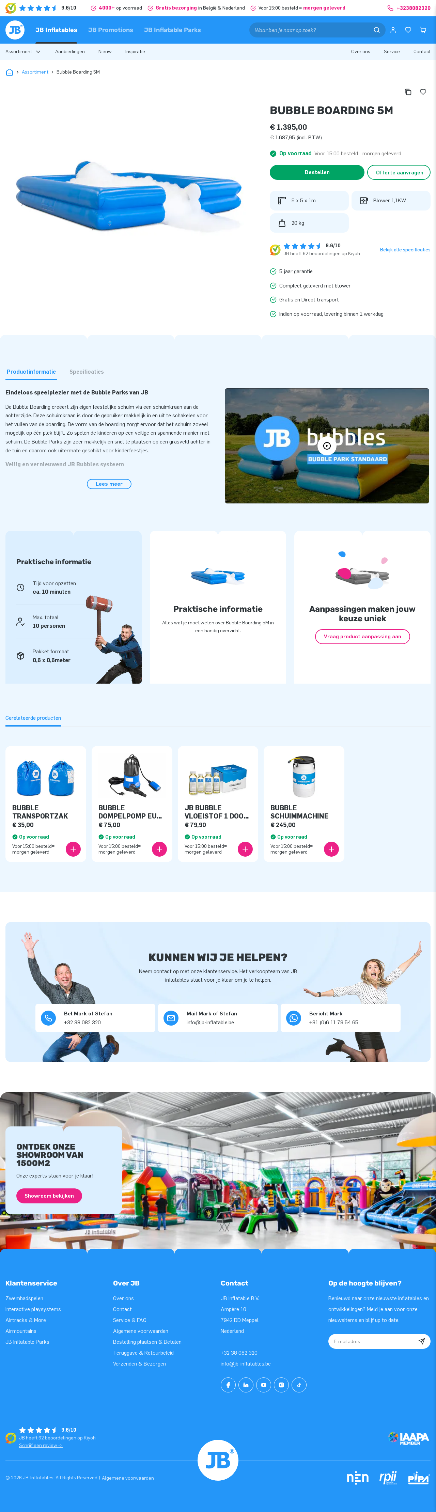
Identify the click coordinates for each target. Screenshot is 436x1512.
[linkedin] (245, 1384)
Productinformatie (31, 372)
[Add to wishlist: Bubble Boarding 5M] (423, 91)
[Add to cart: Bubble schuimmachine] (331, 849)
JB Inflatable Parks (172, 30)
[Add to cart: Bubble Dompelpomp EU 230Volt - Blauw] (159, 849)
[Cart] (423, 29)
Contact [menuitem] (422, 51)
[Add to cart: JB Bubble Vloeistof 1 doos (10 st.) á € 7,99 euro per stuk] (245, 849)
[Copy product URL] (408, 91)
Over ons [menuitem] (360, 51)
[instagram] (281, 1384)
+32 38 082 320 (239, 1353)
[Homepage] (15, 30)
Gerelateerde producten (33, 718)
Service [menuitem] (392, 51)
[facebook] (228, 1384)
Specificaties (86, 372)
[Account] (393, 29)
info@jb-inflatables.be (246, 1363)
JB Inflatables (56, 30)
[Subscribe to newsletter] (422, 1341)
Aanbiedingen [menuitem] (70, 51)
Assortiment (35, 72)
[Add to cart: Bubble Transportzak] (73, 849)
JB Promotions (110, 30)
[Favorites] (408, 29)
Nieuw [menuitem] (105, 51)
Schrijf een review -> (41, 1445)
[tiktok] (299, 1384)
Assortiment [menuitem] (18, 51)
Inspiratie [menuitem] (135, 51)
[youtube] (263, 1384)
